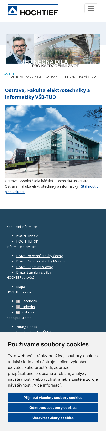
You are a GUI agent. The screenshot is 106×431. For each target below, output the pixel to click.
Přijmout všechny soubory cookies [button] (53, 397)
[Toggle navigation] (91, 8)
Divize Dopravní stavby (34, 266)
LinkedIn (27, 306)
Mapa (20, 286)
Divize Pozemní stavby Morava (40, 261)
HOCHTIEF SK (27, 241)
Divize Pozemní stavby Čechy (39, 255)
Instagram (29, 312)
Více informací (47, 385)
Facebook (28, 301)
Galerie (9, 74)
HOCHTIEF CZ (27, 235)
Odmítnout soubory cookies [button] (53, 407)
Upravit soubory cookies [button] (53, 418)
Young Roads (26, 326)
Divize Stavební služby (33, 272)
